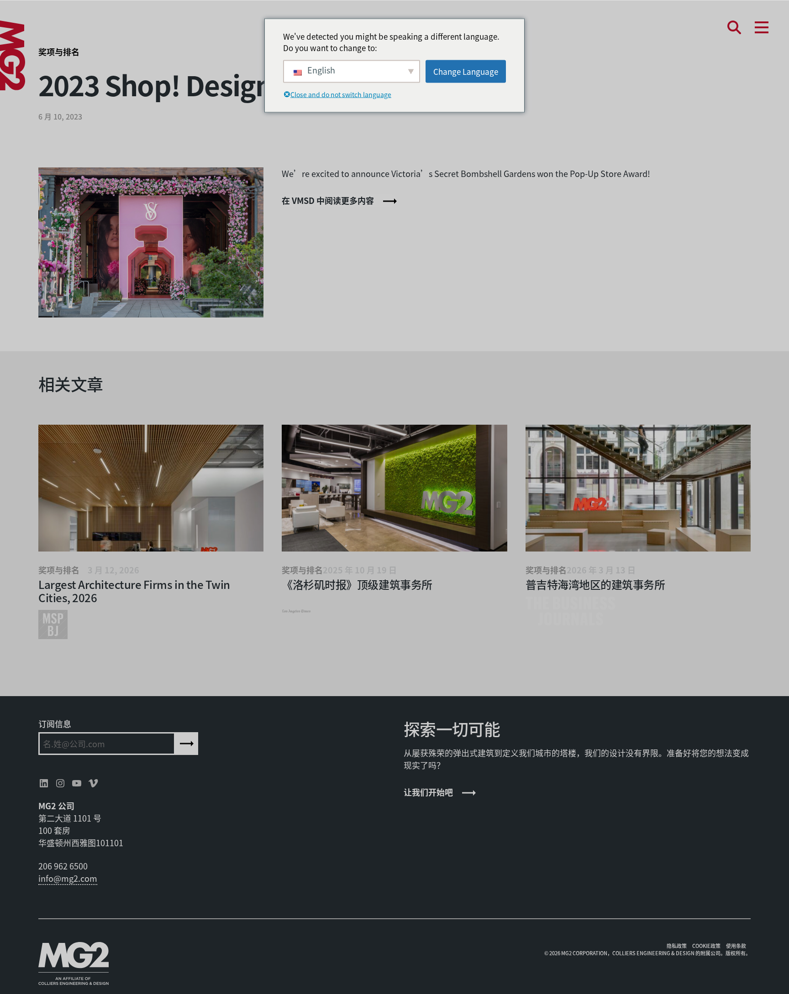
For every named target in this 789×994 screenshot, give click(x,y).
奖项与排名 (58, 51)
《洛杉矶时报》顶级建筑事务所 (357, 584)
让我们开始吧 (428, 792)
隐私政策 (677, 945)
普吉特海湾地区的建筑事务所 (595, 584)
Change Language (465, 71)
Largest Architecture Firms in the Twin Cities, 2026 (134, 590)
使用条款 (736, 945)
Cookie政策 (706, 945)
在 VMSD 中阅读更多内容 (328, 200)
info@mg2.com (67, 878)
